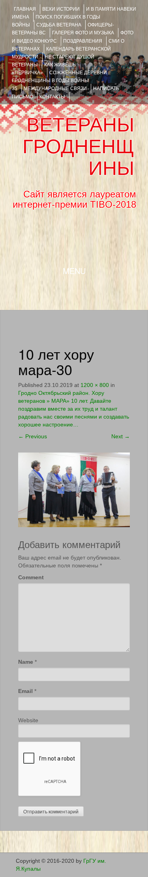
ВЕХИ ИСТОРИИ (61, 9)
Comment (31, 577)
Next (120, 436)
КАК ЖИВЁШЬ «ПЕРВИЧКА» (44, 68)
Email (25, 691)
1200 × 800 (95, 385)
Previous (32, 436)
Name (25, 662)
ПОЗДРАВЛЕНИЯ (82, 41)
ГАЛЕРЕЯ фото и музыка (83, 33)
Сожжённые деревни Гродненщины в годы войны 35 (59, 80)
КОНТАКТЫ (52, 97)
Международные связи (55, 88)
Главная (25, 9)
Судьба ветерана (58, 25)
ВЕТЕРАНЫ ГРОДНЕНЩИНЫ (78, 146)
